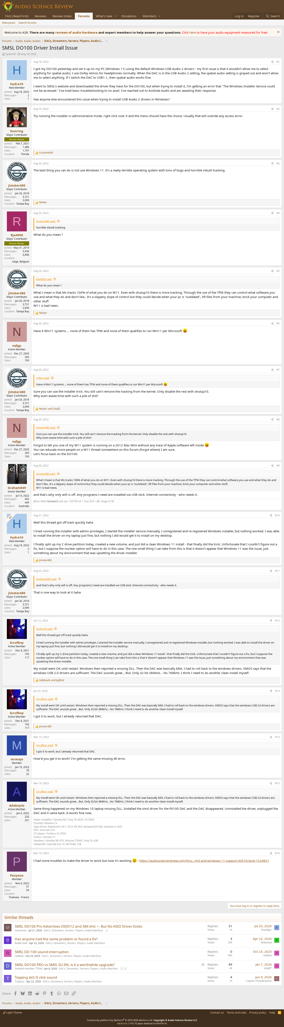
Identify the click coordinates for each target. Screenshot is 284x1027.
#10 (277, 515)
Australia (24, 506)
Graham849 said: (46, 579)
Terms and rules (236, 1012)
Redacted (266, 942)
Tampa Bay (22, 203)
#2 (278, 109)
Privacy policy (257, 1012)
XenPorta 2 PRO (126, 1023)
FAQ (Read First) (16, 16)
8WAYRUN (161, 1023)
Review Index (62, 16)
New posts (8, 22)
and (49, 408)
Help (272, 1012)
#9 (278, 465)
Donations (129, 16)
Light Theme (14, 1012)
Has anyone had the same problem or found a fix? (56, 939)
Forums (84, 16)
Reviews (40, 16)
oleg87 (268, 968)
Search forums (27, 22)
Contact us (217, 1012)
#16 (277, 853)
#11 (277, 571)
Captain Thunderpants (259, 981)
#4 (278, 213)
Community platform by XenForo (120, 1020)
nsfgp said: (42, 378)
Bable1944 (21, 943)
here (193, 32)
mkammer (21, 930)
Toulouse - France (19, 897)
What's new (104, 16)
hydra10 (10, 54)
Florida (25, 154)
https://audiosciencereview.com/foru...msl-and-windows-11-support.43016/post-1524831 (204, 860)
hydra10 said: (44, 629)
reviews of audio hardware (76, 32)
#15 (277, 783)
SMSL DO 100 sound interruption (42, 951)
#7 (278, 369)
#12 (277, 620)
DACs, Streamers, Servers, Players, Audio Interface (73, 930)
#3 (278, 163)
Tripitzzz (19, 981)
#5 (278, 271)
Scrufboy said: (44, 699)
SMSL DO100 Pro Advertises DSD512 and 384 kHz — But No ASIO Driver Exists (78, 926)
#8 (278, 419)
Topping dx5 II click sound (36, 977)
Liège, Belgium (20, 261)
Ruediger (266, 930)
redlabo (19, 956)
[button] (116, 16)
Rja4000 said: (44, 279)
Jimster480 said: (46, 221)
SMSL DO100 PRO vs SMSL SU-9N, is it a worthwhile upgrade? (65, 964)
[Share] (272, 62)
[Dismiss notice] (278, 32)
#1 (278, 62)
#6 (278, 323)
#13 (277, 691)
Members (149, 16)
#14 (277, 737)
